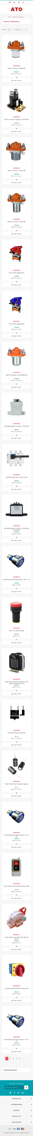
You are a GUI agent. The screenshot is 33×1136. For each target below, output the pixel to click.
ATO (9, 17)
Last (26, 1058)
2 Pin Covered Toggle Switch (16, 273)
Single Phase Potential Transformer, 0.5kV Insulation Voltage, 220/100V (16, 682)
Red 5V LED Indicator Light (16, 630)
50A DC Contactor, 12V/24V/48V (16, 68)
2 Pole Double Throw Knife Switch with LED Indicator (17, 938)
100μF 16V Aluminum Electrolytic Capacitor (16, 784)
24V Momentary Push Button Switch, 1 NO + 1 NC (16, 1040)
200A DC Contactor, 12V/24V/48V (16, 221)
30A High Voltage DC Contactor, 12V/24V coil (16, 426)
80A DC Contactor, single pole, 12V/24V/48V (16, 119)
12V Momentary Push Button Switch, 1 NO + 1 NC (16, 835)
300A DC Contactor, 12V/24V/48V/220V (16, 375)
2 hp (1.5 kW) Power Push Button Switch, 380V (16, 886)
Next (23, 1058)
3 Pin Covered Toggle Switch (16, 324)
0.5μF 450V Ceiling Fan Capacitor (16, 733)
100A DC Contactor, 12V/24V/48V (16, 170)
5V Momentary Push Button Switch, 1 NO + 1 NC (16, 579)
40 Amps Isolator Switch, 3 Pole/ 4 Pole (16, 477)
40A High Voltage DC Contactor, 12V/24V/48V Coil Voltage (16, 529)
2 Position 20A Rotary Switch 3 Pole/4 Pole (16, 988)
